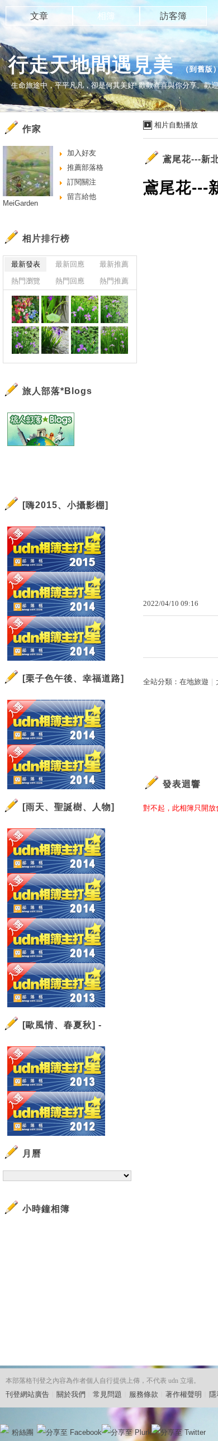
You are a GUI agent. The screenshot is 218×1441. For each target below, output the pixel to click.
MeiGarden (20, 203)
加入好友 (81, 153)
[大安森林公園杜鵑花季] (25, 309)
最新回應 (69, 264)
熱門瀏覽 (25, 281)
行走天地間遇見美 (91, 64)
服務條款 (143, 1394)
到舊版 (201, 69)
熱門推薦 (114, 281)
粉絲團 (23, 1432)
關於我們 (71, 1394)
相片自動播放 (176, 125)
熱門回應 (69, 281)
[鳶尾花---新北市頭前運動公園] (55, 309)
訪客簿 (173, 16)
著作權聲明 (183, 1394)
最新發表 (25, 264)
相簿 (106, 16)
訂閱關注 (81, 182)
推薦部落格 (85, 167)
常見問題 (107, 1394)
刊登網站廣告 (27, 1394)
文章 (39, 16)
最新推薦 (114, 264)
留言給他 (81, 196)
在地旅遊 (193, 681)
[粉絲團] (4, 1428)
